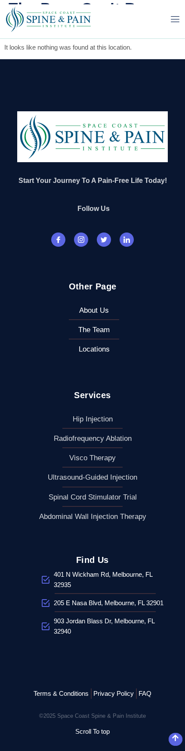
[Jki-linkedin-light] (127, 240)
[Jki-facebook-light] (58, 240)
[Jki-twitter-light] (104, 240)
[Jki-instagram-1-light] (81, 240)
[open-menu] (175, 19)
